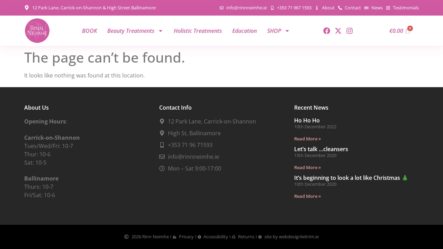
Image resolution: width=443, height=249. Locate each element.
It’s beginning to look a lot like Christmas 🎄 (351, 178)
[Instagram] (349, 31)
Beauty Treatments (130, 31)
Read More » (307, 139)
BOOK (89, 31)
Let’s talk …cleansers (321, 149)
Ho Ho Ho (307, 120)
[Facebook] (327, 31)
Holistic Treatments (198, 31)
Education (244, 31)
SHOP (274, 31)
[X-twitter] (338, 31)
